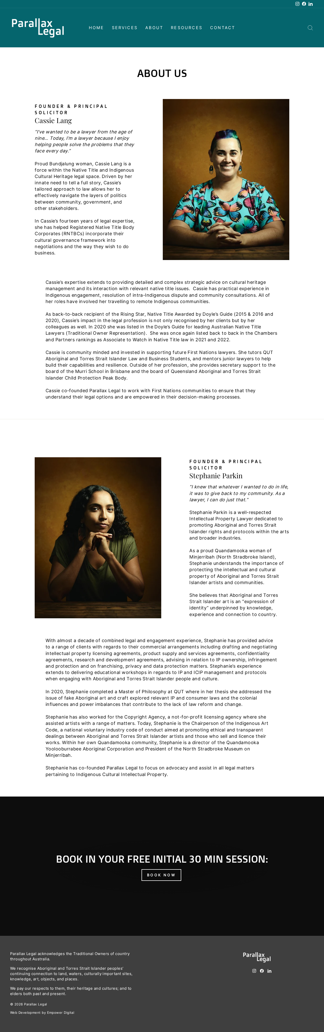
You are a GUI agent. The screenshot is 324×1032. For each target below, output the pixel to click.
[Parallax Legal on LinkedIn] (269, 973)
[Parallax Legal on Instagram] (254, 973)
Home (96, 27)
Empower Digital (60, 1013)
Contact (222, 27)
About (154, 27)
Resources (186, 27)
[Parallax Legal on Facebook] (262, 973)
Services (125, 27)
